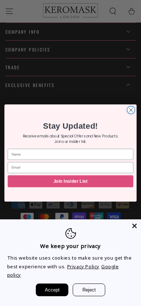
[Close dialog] (131, 110)
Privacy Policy (83, 266)
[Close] (134, 226)
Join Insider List (70, 181)
